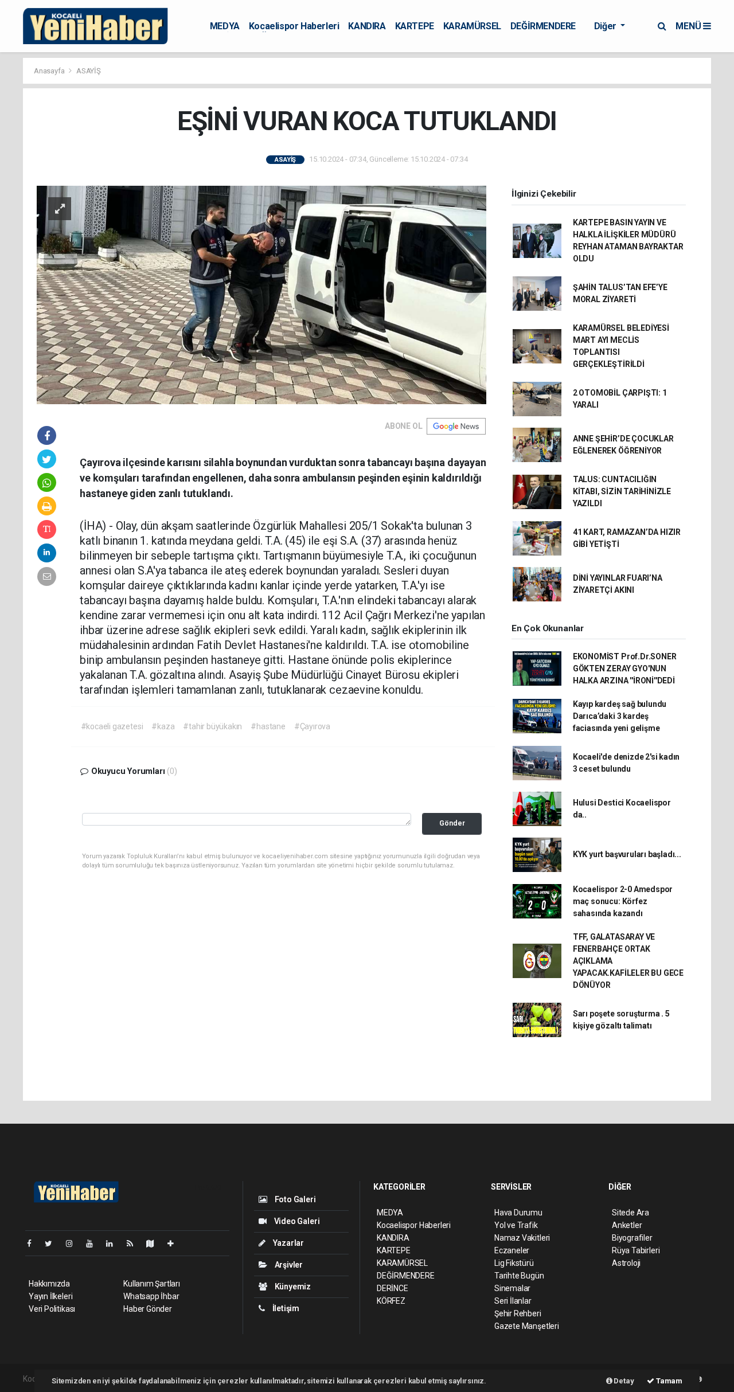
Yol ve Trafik (516, 1225)
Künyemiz (292, 1286)
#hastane (268, 726)
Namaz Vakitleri (522, 1237)
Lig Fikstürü (514, 1263)
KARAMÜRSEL (472, 26)
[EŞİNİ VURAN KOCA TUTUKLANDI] (261, 294)
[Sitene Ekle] (175, 1243)
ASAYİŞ (88, 71)
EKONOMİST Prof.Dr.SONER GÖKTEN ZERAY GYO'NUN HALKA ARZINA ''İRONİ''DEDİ (625, 668)
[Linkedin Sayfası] (114, 1243)
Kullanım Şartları (151, 1283)
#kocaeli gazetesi (112, 726)
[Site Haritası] (154, 1243)
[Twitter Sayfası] (53, 1243)
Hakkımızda (49, 1283)
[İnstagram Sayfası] (74, 1243)
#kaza (162, 726)
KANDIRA (366, 26)
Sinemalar (512, 1288)
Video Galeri (295, 1221)
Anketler (627, 1225)
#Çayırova (312, 726)
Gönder (452, 823)
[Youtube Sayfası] (94, 1243)
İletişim (285, 1308)
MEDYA (225, 26)
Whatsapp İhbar (151, 1296)
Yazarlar (287, 1243)
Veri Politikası (52, 1308)
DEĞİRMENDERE (543, 26)
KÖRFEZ (391, 1300)
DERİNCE (392, 1288)
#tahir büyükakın (212, 726)
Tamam (668, 1381)
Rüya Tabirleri (635, 1250)
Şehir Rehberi (517, 1313)
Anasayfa (50, 71)
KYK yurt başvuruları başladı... (627, 854)
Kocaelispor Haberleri (294, 26)
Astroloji (626, 1263)
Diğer (606, 26)
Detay (623, 1381)
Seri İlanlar (513, 1300)
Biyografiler (632, 1237)
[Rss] (134, 1243)
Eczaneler (511, 1250)
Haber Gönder (147, 1308)
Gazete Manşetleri (526, 1326)
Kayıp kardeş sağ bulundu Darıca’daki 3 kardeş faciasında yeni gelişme (619, 716)
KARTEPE (414, 26)
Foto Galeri (294, 1199)
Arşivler (288, 1264)
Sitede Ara (630, 1212)
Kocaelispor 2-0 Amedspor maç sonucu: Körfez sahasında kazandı (623, 901)
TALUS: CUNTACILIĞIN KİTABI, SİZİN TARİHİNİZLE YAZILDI (622, 491)
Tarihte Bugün (519, 1275)
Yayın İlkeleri (50, 1296)
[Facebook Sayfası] (34, 1243)
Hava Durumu (518, 1212)
